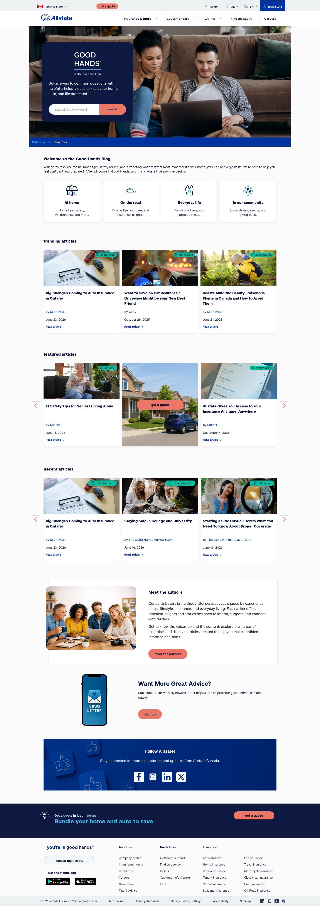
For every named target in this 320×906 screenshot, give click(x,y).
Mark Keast (58, 539)
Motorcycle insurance (259, 871)
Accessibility (220, 901)
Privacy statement (147, 901)
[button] (36, 405)
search (112, 109)
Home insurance (214, 864)
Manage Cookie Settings (186, 901)
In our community (131, 864)
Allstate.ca (38, 142)
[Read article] (63, 327)
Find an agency (170, 864)
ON (233, 6)
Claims (164, 871)
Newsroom (126, 884)
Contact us (126, 871)
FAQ (163, 884)
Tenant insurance (214, 877)
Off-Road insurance (257, 890)
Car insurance (212, 858)
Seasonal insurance (216, 890)
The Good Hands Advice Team (151, 539)
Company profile (130, 858)
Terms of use (117, 901)
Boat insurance (254, 884)
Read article (53, 326)
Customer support (172, 858)
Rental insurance (214, 884)
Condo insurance (214, 871)
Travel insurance (255, 864)
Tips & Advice (128, 890)
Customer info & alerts (175, 877)
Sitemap (245, 901)
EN (252, 6)
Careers (124, 877)
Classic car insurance (258, 877)
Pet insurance (253, 858)
